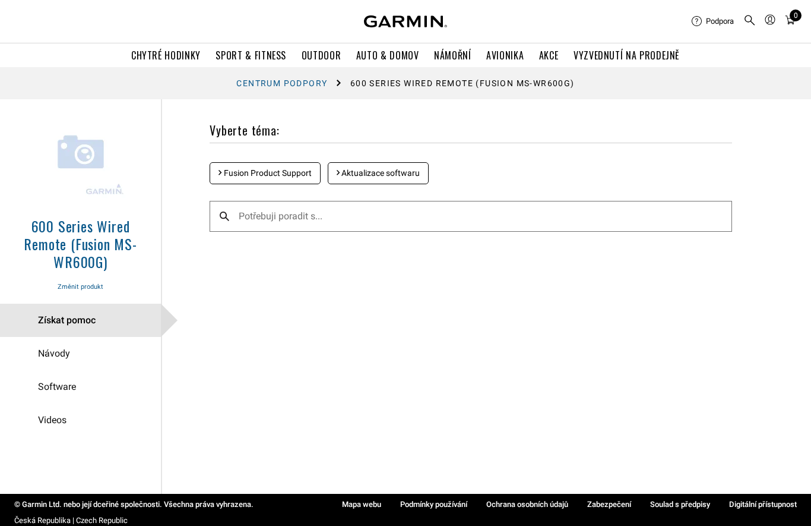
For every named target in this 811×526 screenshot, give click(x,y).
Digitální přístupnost (763, 504)
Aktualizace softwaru (380, 173)
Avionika (505, 55)
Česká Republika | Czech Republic (71, 520)
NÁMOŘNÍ (452, 55)
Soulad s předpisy (680, 504)
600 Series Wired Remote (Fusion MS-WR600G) (80, 243)
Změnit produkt (80, 287)
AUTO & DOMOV (387, 55)
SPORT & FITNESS (251, 55)
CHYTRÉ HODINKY (166, 55)
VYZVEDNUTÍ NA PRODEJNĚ (627, 55)
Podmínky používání (433, 504)
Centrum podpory (281, 83)
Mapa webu (361, 504)
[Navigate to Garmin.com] (405, 21)
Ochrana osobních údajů (527, 504)
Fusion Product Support (267, 173)
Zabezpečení (609, 504)
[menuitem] (713, 21)
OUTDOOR (321, 55)
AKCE (549, 55)
